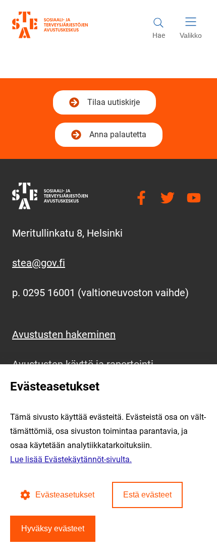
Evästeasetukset (64, 494)
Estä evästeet (147, 494)
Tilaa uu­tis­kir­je (112, 105)
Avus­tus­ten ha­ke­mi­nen (64, 334)
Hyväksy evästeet (52, 528)
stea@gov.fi (38, 263)
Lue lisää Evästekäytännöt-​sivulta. (71, 459)
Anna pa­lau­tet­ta (117, 134)
